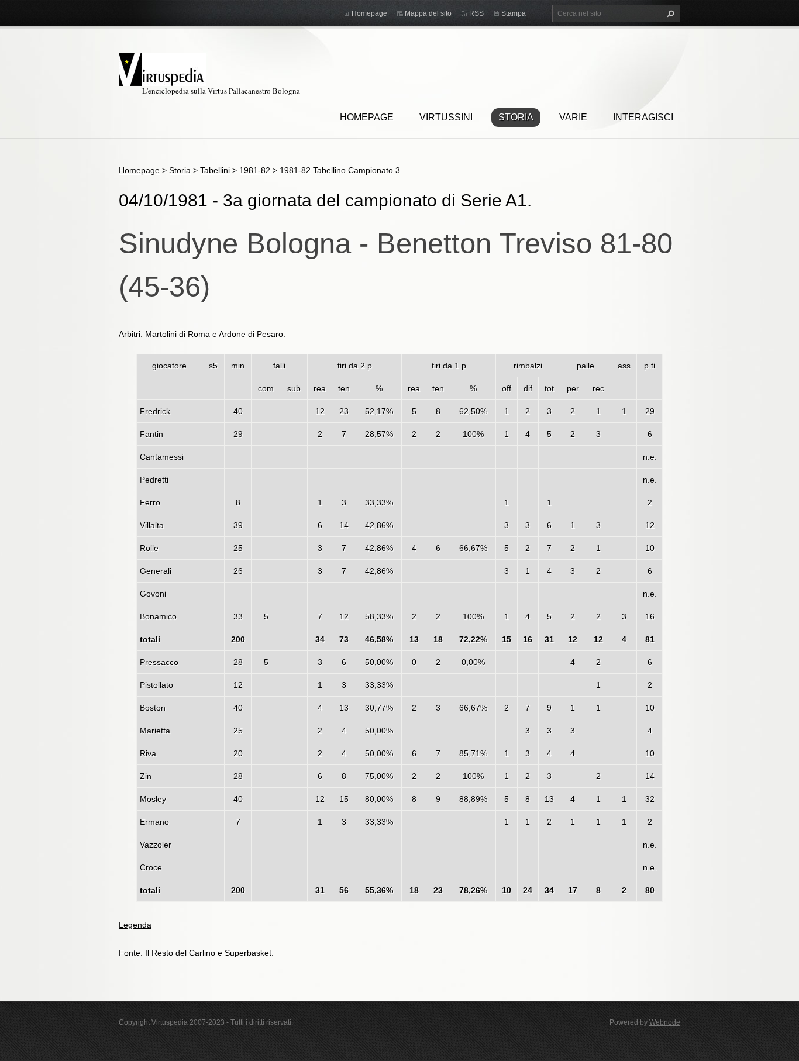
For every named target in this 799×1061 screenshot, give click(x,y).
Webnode (664, 1022)
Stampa (513, 13)
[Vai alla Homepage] (162, 68)
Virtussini (446, 117)
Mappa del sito (428, 13)
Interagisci (643, 117)
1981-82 (254, 170)
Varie (573, 117)
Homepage (367, 117)
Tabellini (215, 170)
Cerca (669, 13)
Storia (515, 117)
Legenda (135, 924)
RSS (476, 13)
